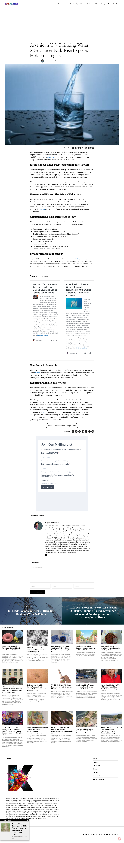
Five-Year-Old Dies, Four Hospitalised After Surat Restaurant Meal (85, 731)
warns (42, 209)
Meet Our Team (98, 776)
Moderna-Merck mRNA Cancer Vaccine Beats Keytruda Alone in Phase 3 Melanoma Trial (36, 688)
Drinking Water (37, 515)
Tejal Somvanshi (49, 61)
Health (32, 41)
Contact (95, 769)
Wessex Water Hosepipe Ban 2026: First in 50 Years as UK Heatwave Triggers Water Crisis (19, 829)
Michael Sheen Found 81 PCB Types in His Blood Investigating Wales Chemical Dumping (111, 730)
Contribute (96, 765)
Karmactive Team (32, 836)
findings (78, 259)
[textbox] (33, 808)
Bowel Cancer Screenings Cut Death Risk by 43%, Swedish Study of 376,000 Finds (61, 649)
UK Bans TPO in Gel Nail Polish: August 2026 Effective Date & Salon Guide (62, 729)
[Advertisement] (62, 22)
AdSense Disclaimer (100, 779)
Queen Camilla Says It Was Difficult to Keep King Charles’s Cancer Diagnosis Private (111, 688)
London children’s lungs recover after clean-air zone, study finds (85, 687)
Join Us (95, 762)
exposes (50, 157)
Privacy (95, 772)
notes (37, 373)
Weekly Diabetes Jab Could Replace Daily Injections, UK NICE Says (61, 687)
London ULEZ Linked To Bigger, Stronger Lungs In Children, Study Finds (85, 648)
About (95, 759)
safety (45, 412)
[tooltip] (73, 148)
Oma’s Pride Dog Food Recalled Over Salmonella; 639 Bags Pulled (110, 648)
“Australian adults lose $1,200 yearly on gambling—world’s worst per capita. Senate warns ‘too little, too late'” (12, 731)
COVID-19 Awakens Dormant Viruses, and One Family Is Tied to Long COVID (37, 650)
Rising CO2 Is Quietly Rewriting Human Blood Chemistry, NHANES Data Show (11, 649)
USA (37, 41)
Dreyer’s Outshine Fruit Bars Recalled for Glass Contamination (37, 729)
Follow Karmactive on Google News (62, 426)
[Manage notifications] (119, 838)
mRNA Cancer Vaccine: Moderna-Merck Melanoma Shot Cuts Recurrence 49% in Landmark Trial (12, 690)
